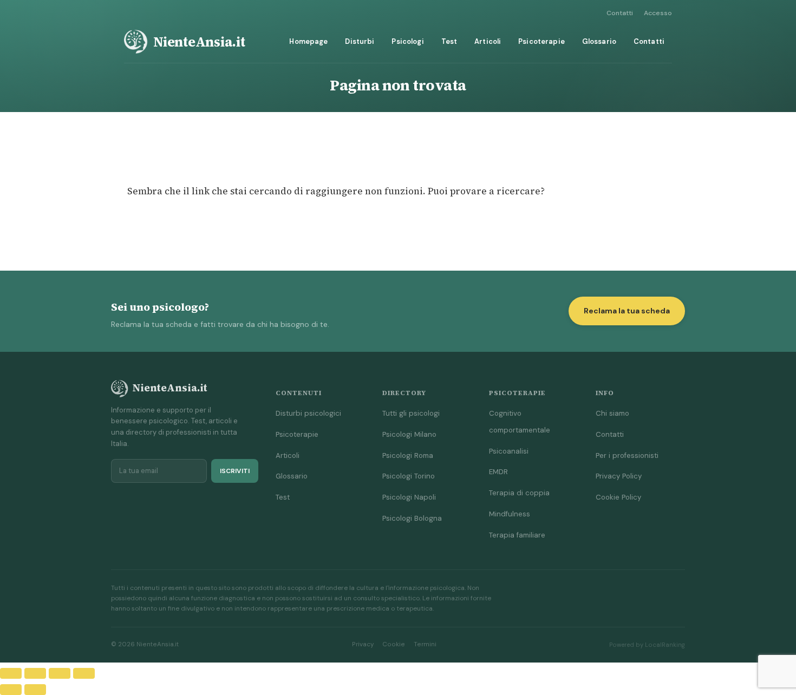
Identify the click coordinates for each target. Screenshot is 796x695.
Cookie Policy (618, 497)
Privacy (363, 644)
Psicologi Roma (407, 455)
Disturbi (359, 41)
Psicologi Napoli (409, 497)
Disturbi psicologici (308, 413)
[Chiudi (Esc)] (84, 673)
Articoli (487, 41)
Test (449, 41)
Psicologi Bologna (412, 518)
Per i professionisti (627, 455)
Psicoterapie (541, 41)
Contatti (619, 13)
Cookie (393, 644)
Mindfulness (509, 514)
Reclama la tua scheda (627, 311)
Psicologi (407, 41)
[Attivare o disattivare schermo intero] (35, 673)
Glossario (599, 41)
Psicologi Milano (409, 434)
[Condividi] (59, 673)
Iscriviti (235, 471)
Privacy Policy (619, 476)
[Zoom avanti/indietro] (11, 673)
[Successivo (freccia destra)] (35, 689)
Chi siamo (612, 413)
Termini (425, 644)
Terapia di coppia (519, 492)
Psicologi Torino (408, 476)
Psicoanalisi (509, 451)
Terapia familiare (517, 535)
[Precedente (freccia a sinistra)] (11, 689)
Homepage (308, 41)
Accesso (658, 13)
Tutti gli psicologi (411, 413)
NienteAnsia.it (199, 41)
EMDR (498, 471)
